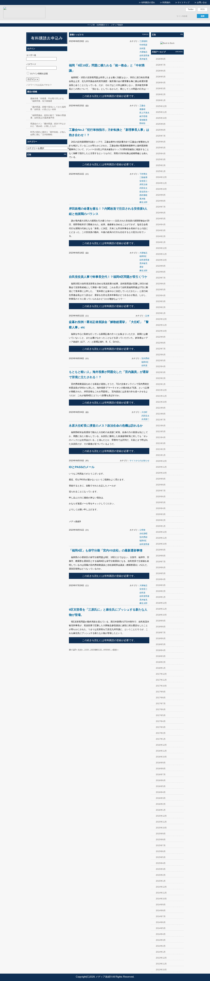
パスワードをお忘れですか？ (39, 85)
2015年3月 (161, 869)
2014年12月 (161, 887)
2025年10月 (161, 118)
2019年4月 (161, 579)
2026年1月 (161, 100)
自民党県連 (144, 55)
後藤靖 (142, 109)
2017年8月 (161, 697)
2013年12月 (161, 958)
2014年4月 (161, 934)
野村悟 (142, 123)
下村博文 (143, 174)
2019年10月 (161, 544)
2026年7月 (161, 65)
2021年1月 (161, 455)
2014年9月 (161, 904)
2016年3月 (161, 798)
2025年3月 (161, 159)
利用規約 (166, 2)
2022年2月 (161, 378)
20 (88, 650)
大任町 (144, 412)
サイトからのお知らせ (139, 460)
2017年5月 (161, 715)
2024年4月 (161, 224)
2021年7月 (161, 420)
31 (98, 650)
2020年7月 (161, 491)
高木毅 (142, 199)
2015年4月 (161, 863)
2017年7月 (161, 703)
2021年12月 (161, 390)
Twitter (191, 9)
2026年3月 (161, 88)
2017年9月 (161, 692)
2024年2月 (161, 236)
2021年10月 (161, 402)
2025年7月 (161, 136)
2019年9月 (161, 550)
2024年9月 (161, 195)
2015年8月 (161, 839)
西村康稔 (143, 195)
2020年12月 (161, 461)
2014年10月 (161, 899)
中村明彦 (143, 45)
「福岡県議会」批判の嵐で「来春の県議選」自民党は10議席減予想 (48, 116)
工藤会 (142, 105)
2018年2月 (161, 662)
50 (107, 650)
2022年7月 (161, 349)
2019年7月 (161, 561)
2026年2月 (161, 94)
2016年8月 (161, 768)
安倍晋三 (143, 181)
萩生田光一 (144, 192)
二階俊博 (143, 177)
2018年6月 (161, 638)
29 (94, 650)
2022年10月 (161, 331)
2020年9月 (161, 479)
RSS (202, 9)
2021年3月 (161, 443)
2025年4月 (161, 153)
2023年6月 (161, 284)
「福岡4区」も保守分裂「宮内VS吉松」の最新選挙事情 (105, 550)
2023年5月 (161, 289)
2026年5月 (161, 77)
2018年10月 (161, 615)
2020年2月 (161, 520)
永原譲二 (145, 419)
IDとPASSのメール (81, 467)
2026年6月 (161, 71)
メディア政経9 (103, 976)
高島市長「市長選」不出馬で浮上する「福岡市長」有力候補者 (47, 99)
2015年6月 (161, 851)
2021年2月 (161, 449)
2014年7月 (161, 916)
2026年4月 (161, 82)
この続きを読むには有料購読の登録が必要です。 (109, 96)
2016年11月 (161, 751)
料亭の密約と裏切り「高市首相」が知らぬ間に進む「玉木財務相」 (48, 133)
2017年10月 (161, 686)
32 (101, 650)
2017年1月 (161, 739)
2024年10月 (161, 189)
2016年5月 (161, 786)
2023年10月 (161, 260)
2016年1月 (161, 810)
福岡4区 (144, 362)
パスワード (31, 64)
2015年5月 (161, 857)
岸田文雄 (143, 184)
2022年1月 (161, 384)
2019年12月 (161, 532)
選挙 (141, 267)
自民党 (144, 365)
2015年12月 (161, 816)
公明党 (142, 530)
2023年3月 (161, 301)
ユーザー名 (31, 55)
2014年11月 (161, 893)
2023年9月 (161, 266)
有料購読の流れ (148, 2)
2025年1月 (161, 171)
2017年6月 (161, 709)
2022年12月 (161, 319)
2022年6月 (161, 355)
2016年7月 (161, 774)
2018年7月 (161, 632)
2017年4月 (161, 721)
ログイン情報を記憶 (39, 73)
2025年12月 (161, 106)
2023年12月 (161, 248)
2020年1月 (161, 526)
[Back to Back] (167, 43)
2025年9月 (161, 124)
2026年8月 (161, 59)
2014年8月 (161, 910)
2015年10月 (161, 828)
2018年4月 (161, 650)
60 (109, 650)
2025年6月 (161, 142)
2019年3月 (161, 585)
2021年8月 (161, 414)
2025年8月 (161, 130)
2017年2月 (161, 733)
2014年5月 (161, 928)
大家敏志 (143, 52)
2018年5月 (161, 644)
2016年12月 (161, 745)
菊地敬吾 (143, 120)
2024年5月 (161, 218)
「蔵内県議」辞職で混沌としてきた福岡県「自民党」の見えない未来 (48, 108)
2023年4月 (161, 295)
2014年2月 (161, 946)
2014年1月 (161, 952)
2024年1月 (161, 242)
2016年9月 (161, 763)
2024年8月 (161, 201)
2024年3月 (161, 230)
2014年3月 (161, 940)
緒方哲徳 (143, 116)
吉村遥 (142, 48)
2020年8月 (161, 485)
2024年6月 (161, 213)
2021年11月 (161, 396)
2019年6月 (161, 567)
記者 (147, 316)
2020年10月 (161, 473)
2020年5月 (161, 502)
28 (91, 650)
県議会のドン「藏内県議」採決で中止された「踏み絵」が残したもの (48, 125)
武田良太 (143, 188)
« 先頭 (79, 650)
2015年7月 (161, 845)
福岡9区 (143, 256)
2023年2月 (161, 307)
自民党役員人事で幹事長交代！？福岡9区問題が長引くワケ (108, 276)
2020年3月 (161, 514)
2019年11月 (161, 538)
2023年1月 (161, 313)
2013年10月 (161, 970)
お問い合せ (202, 2)
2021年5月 (161, 431)
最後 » (115, 650)
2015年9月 (161, 834)
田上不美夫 (144, 113)
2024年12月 (161, 177)
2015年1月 (161, 881)
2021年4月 (161, 437)
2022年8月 (161, 343)
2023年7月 (161, 278)
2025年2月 (161, 165)
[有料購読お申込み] (46, 43)
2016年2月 (161, 804)
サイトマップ (183, 2)
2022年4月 (161, 366)
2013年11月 (161, 964)
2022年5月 (161, 360)
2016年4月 (161, 792)
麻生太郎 (143, 202)
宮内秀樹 (145, 358)
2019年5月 (161, 573)
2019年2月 (161, 591)
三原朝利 (143, 41)
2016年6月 (161, 780)
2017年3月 (161, 727)
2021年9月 (161, 408)
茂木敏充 (143, 59)
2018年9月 (161, 621)
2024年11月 (161, 183)
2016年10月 (161, 757)
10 (85, 650)
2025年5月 (161, 148)
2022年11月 (161, 325)
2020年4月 (161, 508)
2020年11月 (161, 467)
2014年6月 (161, 922)
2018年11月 (161, 609)
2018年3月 (161, 656)
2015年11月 (161, 822)
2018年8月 (161, 627)
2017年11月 (161, 680)
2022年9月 (161, 337)
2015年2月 (161, 875)
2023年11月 (161, 254)
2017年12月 (161, 674)
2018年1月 (161, 668)
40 (104, 650)
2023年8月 (161, 272)
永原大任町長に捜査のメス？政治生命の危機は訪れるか (106, 425)
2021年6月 (161, 425)
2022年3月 (161, 372)
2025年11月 (161, 112)
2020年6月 (161, 496)
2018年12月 (161, 603)
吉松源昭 (143, 533)
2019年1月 (161, 597)
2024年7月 (161, 207)
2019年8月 (161, 556)
